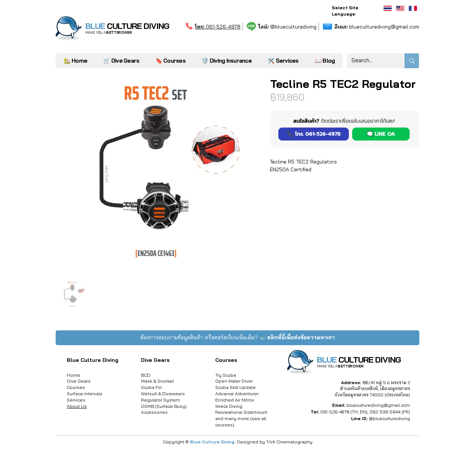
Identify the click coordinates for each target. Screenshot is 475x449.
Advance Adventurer (237, 393)
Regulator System (160, 400)
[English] (400, 8)
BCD (145, 375)
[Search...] (411, 60)
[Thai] (387, 8)
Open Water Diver (234, 381)
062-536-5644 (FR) (390, 412)
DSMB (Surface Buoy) (164, 406)
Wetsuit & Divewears (163, 393)
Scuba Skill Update (235, 387)
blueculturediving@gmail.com (376, 26)
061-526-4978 (217, 26)
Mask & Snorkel (157, 381)
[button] (283, 60)
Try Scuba (225, 375)
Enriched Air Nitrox (234, 400)
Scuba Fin (151, 387)
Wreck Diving (228, 406)
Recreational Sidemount (241, 412)
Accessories (154, 412)
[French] (412, 8)
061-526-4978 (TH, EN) (343, 412)
